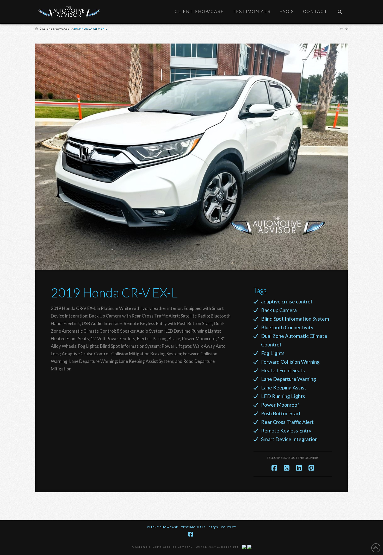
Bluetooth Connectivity (287, 327)
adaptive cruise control (286, 301)
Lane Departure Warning (288, 379)
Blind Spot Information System (295, 319)
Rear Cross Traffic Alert (287, 422)
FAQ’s (213, 527)
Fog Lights (273, 353)
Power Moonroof (280, 405)
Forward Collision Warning (290, 362)
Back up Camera (279, 310)
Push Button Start (281, 413)
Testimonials (193, 527)
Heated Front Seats (283, 370)
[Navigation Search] (340, 11)
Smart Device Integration (289, 439)
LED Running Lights (283, 396)
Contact (228, 527)
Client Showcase (162, 527)
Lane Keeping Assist (283, 388)
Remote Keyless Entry (286, 431)
